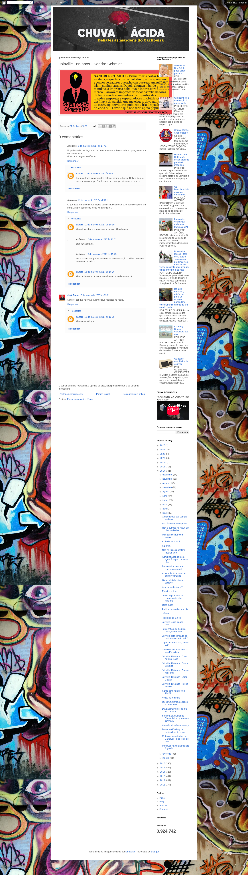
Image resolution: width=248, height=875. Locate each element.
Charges (163, 809)
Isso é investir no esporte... (175, 523)
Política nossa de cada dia (175, 609)
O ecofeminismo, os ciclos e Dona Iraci (175, 703)
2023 (163, 454)
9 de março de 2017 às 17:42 (92, 146)
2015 (163, 767)
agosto (166, 491)
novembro (167, 479)
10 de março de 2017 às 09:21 (93, 200)
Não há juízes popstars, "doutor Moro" (173, 551)
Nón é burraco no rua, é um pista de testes (175, 529)
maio (165, 504)
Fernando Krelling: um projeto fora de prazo (173, 730)
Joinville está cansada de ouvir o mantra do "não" (175, 637)
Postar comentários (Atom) (80, 399)
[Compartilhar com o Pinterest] (114, 126)
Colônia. (166, 546)
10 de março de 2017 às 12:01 (101, 239)
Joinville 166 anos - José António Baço (174, 657)
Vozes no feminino (171, 698)
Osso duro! (167, 605)
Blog (161, 801)
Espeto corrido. (169, 591)
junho (165, 500)
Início (162, 798)
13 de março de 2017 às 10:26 (99, 272)
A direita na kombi (171, 541)
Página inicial (103, 394)
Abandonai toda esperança (175, 725)
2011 (163, 784)
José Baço (72, 295)
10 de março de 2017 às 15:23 (101, 254)
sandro (79, 173)
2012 (163, 780)
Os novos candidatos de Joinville (181, 361)
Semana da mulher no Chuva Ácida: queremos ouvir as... (175, 718)
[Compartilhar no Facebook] (110, 126)
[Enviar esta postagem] (94, 126)
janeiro (166, 758)
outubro (166, 483)
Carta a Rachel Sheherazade (181, 131)
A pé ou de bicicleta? (172, 587)
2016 (163, 763)
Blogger (155, 851)
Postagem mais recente (71, 394)
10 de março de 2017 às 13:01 (95, 295)
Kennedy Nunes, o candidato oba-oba (181, 330)
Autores (163, 805)
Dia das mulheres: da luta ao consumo (174, 710)
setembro (167, 487)
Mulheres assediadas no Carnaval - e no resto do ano (175, 739)
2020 (163, 458)
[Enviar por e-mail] (100, 126)
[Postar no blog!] (103, 126)
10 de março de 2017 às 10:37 (99, 173)
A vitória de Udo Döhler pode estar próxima (180, 69)
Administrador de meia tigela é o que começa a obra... (175, 560)
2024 (163, 449)
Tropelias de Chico (171, 618)
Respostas (76, 167)
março (165, 513)
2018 (163, 466)
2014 (163, 772)
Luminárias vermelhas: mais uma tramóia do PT (181, 223)
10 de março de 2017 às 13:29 (99, 317)
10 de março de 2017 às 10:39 (99, 224)
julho (165, 496)
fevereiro (167, 754)
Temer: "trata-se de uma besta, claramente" (174, 630)
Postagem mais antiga (134, 394)
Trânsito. (166, 613)
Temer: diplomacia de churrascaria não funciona (172, 598)
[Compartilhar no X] (107, 126)
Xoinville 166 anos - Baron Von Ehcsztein (175, 650)
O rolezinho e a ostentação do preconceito (181, 100)
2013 (163, 776)
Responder (72, 161)
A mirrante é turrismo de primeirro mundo (174, 574)
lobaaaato (130, 851)
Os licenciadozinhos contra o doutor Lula (181, 191)
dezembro (167, 474)
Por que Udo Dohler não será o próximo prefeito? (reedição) (181, 159)
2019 (163, 462)
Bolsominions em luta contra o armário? (172, 567)
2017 (163, 471)
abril (164, 508)
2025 (163, 445)
